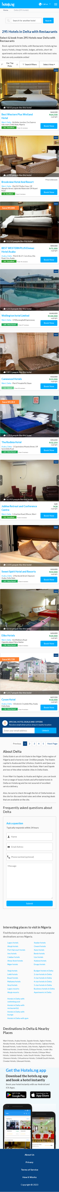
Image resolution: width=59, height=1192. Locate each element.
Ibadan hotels (40, 942)
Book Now (49, 126)
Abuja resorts (13, 992)
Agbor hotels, (46, 1040)
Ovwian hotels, (9, 1061)
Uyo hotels (38, 957)
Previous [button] (1, 88)
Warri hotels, (8, 1040)
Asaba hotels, (20, 1040)
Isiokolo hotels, (16, 1055)
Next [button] (58, 88)
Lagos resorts (13, 988)
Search (48, 20)
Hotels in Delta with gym (17, 1018)
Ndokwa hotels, (10, 1049)
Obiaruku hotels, (31, 1052)
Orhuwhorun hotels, (26, 1058)
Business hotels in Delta (44, 988)
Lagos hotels (12, 942)
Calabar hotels (13, 957)
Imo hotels (12, 953)
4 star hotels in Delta (43, 981)
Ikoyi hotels (12, 985)
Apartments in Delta (42, 992)
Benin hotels (39, 953)
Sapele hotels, (33, 1040)
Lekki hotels (12, 974)
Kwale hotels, (22, 1043)
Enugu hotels (39, 964)
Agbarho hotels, (46, 1046)
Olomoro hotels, (10, 1058)
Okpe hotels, (46, 1055)
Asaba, (4, 256)
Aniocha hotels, (16, 1052)
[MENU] (56, 4)
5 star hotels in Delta (43, 985)
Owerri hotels (40, 946)
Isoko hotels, (22, 1046)
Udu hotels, (33, 1046)
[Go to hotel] (29, 89)
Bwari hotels (12, 978)
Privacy (29, 1162)
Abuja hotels (12, 946)
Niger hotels (12, 964)
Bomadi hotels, (9, 1046)
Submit (29, 903)
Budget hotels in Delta (43, 970)
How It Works (30, 1177)
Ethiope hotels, (36, 1049)
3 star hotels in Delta (43, 978)
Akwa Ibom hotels (15, 960)
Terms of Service (29, 1169)
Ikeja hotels (12, 970)
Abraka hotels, (9, 1043)
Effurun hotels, (34, 1043)
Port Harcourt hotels (16, 950)
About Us (29, 1154)
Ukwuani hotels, (24, 1061)
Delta (9, 122)
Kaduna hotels (40, 960)
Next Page (52, 743)
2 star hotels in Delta (43, 974)
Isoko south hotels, (31, 1055)
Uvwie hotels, (23, 1049)
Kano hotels (39, 950)
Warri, (4, 122)
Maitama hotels (14, 981)
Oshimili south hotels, (45, 1058)
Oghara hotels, (48, 1043)
